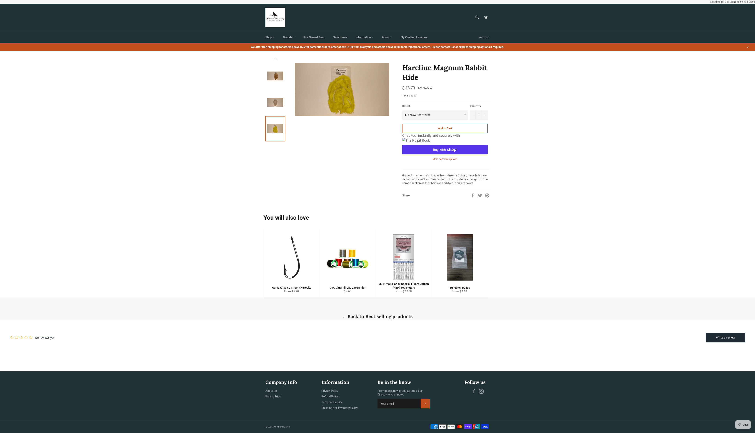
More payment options (445, 159)
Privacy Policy (329, 390)
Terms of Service (332, 402)
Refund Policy (330, 396)
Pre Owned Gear (314, 37)
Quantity (475, 106)
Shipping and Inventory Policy (339, 407)
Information (364, 37)
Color (406, 106)
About (386, 37)
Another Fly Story (281, 427)
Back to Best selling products (379, 316)
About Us (271, 390)
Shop (269, 37)
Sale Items (340, 37)
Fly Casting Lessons (414, 37)
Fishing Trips (273, 396)
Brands (288, 37)
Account (484, 37)
